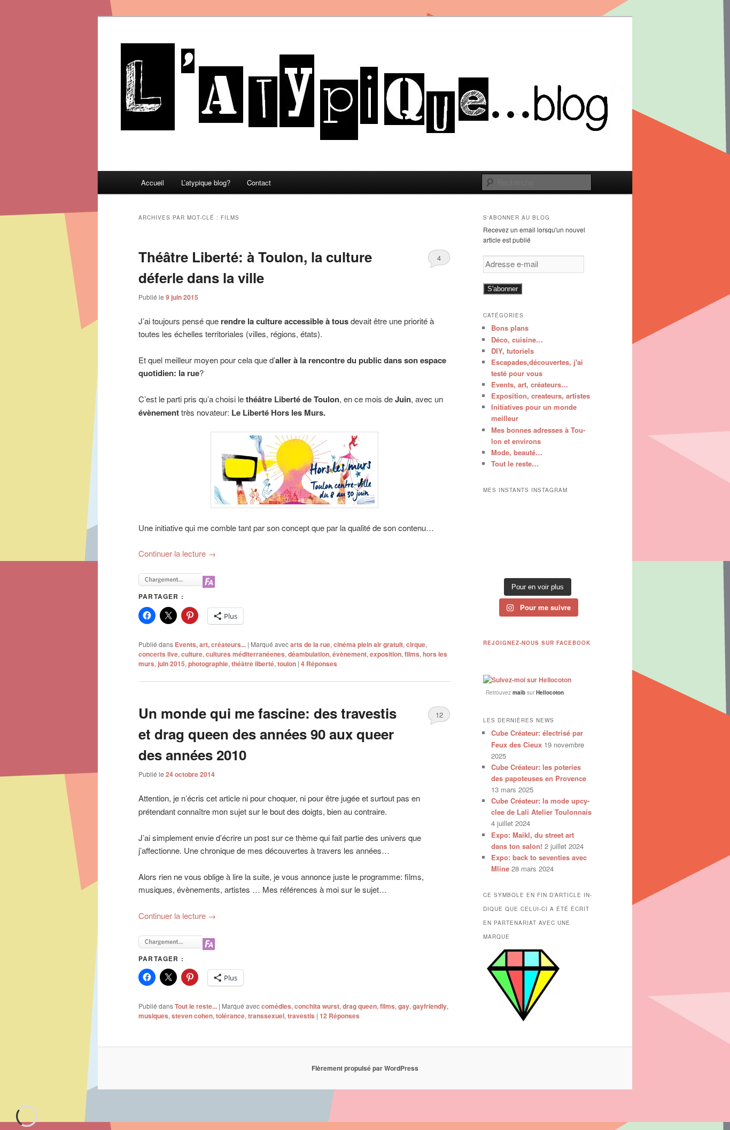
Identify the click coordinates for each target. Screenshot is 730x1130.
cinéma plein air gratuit (368, 644)
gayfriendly (430, 1006)
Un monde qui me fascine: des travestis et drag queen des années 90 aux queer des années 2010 (267, 734)
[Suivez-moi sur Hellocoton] (527, 679)
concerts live (158, 654)
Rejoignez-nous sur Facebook (537, 642)
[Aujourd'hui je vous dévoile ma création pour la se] (575, 536)
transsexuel (266, 1015)
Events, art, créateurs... (210, 644)
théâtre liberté (252, 663)
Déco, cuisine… (517, 339)
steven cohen (192, 1015)
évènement (349, 654)
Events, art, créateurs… (529, 384)
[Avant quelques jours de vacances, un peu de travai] (575, 560)
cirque (415, 644)
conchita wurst (316, 1006)
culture (192, 654)
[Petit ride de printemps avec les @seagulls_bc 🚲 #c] (575, 512)
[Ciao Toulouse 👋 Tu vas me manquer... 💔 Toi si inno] (537, 560)
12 (439, 715)
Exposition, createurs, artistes (540, 396)
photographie (208, 663)
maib (518, 692)
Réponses (319, 663)
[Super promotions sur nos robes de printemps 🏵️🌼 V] (499, 512)
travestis (301, 1015)
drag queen (360, 1006)
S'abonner (502, 289)
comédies (276, 1006)
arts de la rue (310, 644)
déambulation (308, 654)
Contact (259, 182)
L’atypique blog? (205, 182)
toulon (286, 663)
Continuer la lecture (177, 553)
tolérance (230, 1015)
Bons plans (510, 328)
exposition (385, 654)
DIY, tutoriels (512, 351)
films (412, 654)
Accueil (152, 182)
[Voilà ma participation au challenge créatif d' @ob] (499, 560)
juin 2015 (171, 663)
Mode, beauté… (516, 452)
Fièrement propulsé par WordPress (365, 1068)
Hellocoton (550, 692)
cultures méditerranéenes (245, 654)
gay (403, 1006)
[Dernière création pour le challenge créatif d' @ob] (499, 536)
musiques (153, 1015)
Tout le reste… (515, 463)
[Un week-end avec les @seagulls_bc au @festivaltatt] (537, 512)
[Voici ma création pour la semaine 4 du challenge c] (537, 536)
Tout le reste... (196, 1006)
